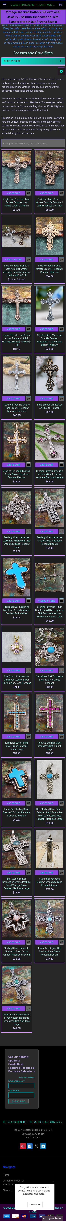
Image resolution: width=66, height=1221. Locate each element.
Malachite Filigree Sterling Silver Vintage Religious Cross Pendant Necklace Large (16, 1019)
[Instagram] (43, 1146)
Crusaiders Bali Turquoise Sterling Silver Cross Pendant (49, 679)
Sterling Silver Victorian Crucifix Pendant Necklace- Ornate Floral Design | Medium (49, 339)
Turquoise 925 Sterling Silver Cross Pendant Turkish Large (16, 746)
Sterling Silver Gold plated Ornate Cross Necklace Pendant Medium (16, 474)
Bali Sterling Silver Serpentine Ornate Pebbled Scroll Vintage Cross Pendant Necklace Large (16, 883)
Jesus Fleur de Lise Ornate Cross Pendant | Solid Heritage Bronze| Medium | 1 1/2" (16, 339)
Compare (28, 193)
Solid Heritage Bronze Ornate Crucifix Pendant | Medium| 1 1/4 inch (49, 268)
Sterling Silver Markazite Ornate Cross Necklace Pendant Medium (49, 540)
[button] (61, 71)
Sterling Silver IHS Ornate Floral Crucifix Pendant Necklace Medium (16, 407)
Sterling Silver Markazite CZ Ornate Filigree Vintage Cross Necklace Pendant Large (16, 542)
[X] (36, 1146)
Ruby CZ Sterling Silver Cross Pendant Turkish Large (49, 746)
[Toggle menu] (4, 4)
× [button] (53, 1181)
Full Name (13, 1090)
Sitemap (7, 1190)
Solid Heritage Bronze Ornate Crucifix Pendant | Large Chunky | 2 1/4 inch (49, 202)
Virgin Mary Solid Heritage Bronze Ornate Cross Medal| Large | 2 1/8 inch (16, 202)
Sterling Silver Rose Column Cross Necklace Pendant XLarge (49, 881)
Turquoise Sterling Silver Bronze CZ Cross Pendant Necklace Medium (16, 812)
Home (6, 1174)
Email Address (16, 1080)
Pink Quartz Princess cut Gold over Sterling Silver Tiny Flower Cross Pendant (16, 679)
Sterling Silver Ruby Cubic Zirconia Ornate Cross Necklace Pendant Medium (49, 474)
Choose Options (13, 259)
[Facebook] (30, 1146)
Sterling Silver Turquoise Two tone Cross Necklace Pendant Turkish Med (16, 610)
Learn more (35, 1204)
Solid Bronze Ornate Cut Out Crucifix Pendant (49, 406)
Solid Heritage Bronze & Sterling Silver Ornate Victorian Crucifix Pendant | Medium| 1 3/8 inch (17, 270)
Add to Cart (13, 193)
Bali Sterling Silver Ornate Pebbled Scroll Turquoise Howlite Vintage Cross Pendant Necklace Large (49, 813)
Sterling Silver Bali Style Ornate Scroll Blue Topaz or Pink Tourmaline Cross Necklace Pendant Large (49, 611)
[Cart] (61, 4)
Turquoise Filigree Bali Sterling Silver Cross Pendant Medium (49, 951)
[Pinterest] (23, 1146)
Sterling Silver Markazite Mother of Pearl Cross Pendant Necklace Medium (16, 951)
